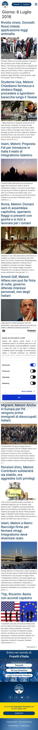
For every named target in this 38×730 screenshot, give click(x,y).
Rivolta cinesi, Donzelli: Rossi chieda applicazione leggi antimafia (18, 28)
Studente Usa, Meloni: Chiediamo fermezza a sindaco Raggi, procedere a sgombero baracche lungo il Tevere (19, 89)
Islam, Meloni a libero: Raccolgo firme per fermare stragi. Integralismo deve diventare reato (17, 530)
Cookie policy (25, 725)
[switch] (33, 371)
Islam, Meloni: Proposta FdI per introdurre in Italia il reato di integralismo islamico (18, 149)
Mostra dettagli (27, 391)
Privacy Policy (13, 725)
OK (19, 397)
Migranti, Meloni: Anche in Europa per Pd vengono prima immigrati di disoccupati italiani (18, 412)
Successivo (32, 647)
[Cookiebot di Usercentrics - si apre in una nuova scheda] (27, 331)
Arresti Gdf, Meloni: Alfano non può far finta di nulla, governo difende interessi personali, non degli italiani (18, 286)
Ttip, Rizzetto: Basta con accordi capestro (16, 596)
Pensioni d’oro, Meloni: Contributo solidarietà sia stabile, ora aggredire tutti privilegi (18, 472)
